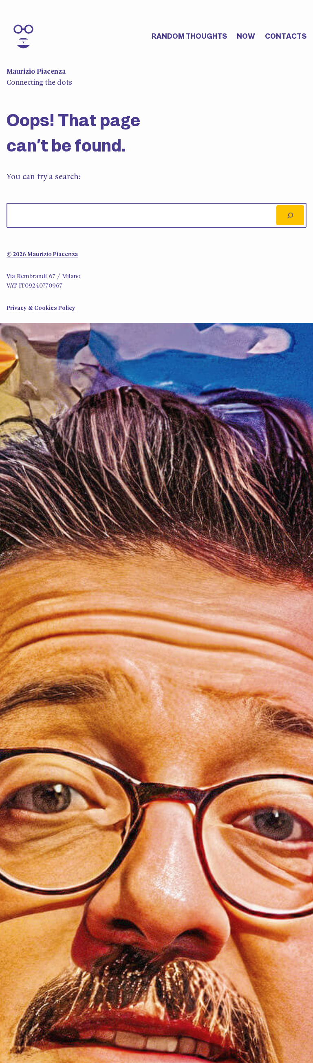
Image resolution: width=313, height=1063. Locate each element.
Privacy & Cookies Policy (41, 308)
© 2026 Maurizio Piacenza (42, 255)
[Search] (290, 215)
